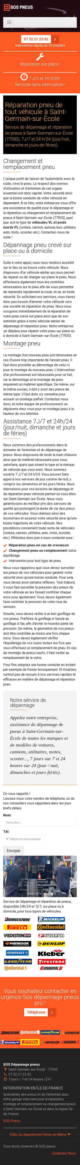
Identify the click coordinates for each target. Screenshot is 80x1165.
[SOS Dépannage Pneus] (18, 7)
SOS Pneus (11, 1121)
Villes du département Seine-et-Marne (38, 1135)
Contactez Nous (64, 1153)
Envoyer (13, 850)
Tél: (6, 832)
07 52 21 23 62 (36, 39)
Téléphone (36, 1012)
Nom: (7, 815)
